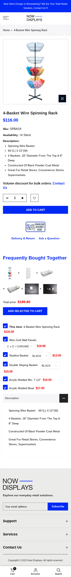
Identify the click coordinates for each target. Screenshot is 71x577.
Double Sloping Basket (23, 365)
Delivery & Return (23, 238)
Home (6, 30)
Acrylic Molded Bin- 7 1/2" (25, 379)
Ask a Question (49, 238)
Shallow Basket (18, 355)
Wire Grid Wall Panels (22, 340)
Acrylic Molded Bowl (21, 388)
